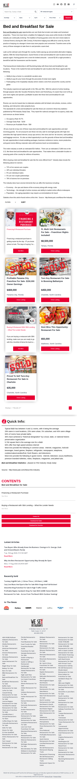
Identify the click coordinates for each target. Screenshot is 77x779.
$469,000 (12, 290)
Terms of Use (48, 776)
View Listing (55, 251)
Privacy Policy (57, 776)
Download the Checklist (36, 525)
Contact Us (36, 516)
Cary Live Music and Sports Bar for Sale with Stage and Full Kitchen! (30, 584)
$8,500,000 (47, 241)
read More (8, 556)
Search (68, 18)
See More (21, 251)
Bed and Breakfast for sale (12, 32)
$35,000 (11, 387)
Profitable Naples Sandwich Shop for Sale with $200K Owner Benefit (30, 591)
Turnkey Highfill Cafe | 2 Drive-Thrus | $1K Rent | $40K (26, 581)
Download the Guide (36, 521)
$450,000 (46, 290)
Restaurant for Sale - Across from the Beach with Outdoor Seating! (30, 594)
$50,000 (45, 338)
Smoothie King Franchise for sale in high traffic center (25, 588)
